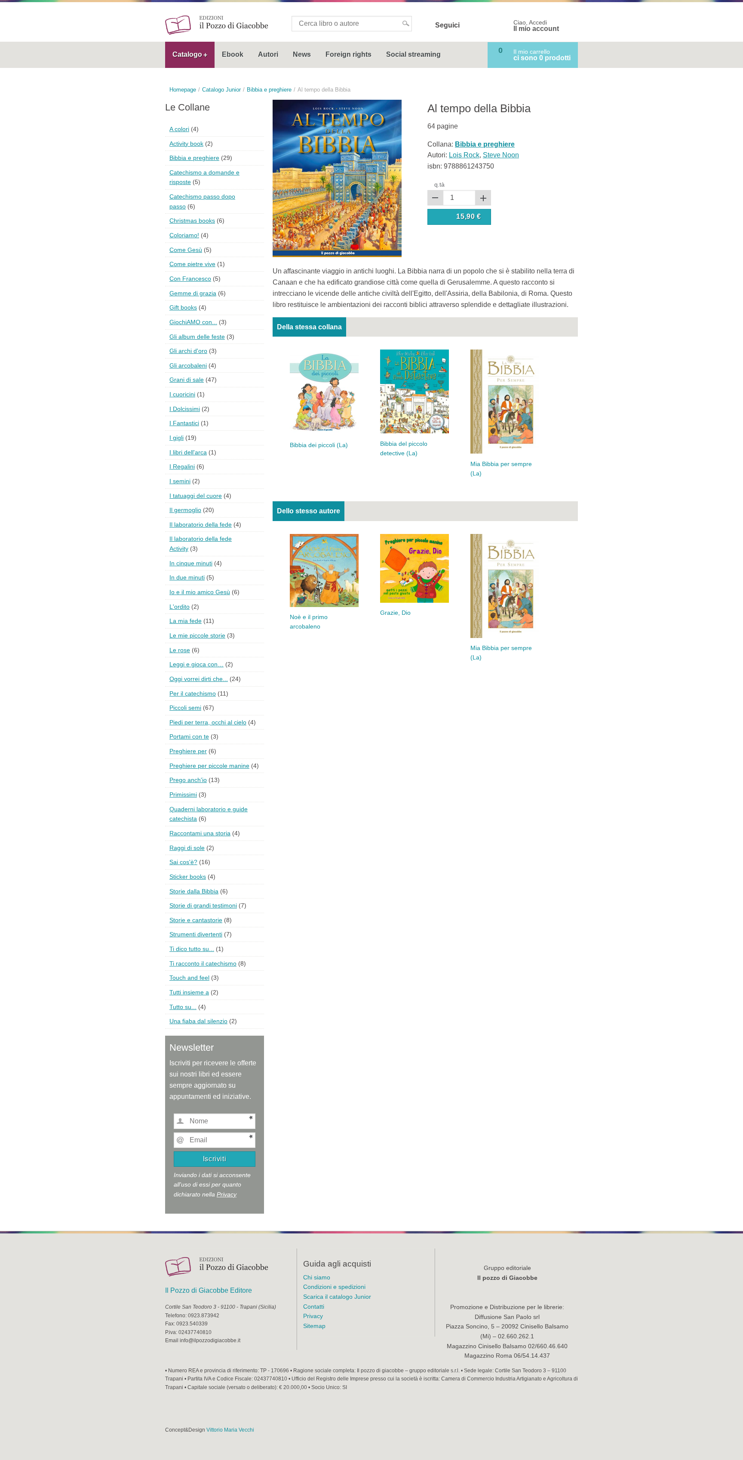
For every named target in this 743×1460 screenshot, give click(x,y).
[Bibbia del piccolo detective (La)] (414, 391)
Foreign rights (348, 54)
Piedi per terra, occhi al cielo (207, 722)
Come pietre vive (192, 264)
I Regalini (182, 466)
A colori (179, 129)
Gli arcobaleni (188, 365)
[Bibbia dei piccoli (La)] (324, 392)
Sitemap (314, 1325)
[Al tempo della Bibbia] (337, 177)
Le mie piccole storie (197, 635)
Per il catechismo (192, 693)
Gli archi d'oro (188, 350)
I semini (179, 481)
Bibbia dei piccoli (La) (319, 445)
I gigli (176, 437)
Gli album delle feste (197, 336)
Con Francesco (190, 278)
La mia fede (185, 620)
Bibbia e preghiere (194, 157)
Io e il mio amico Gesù (199, 592)
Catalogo (187, 54)
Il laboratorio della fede (200, 524)
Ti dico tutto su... (191, 948)
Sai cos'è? (183, 862)
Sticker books (187, 876)
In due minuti (187, 577)
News (302, 54)
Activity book (186, 143)
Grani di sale (186, 379)
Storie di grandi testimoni (203, 905)
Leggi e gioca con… (196, 664)
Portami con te (189, 736)
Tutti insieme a (189, 992)
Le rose (179, 650)
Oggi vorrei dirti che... (198, 678)
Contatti (313, 1306)
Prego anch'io (188, 779)
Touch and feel (189, 977)
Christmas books (192, 220)
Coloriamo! (184, 235)
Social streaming (413, 54)
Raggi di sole (187, 847)
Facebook (471, 25)
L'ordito (179, 606)
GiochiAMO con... (193, 322)
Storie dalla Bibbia (193, 891)
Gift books (183, 307)
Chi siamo (316, 1277)
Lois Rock (464, 155)
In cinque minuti (190, 563)
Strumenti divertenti (195, 934)
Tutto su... (182, 1006)
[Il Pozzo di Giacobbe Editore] (216, 24)
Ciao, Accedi (536, 25)
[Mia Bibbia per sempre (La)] (504, 401)
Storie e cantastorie (195, 920)
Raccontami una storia (199, 833)
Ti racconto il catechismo (202, 963)
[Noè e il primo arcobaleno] (324, 570)
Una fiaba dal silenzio (198, 1021)
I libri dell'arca (188, 452)
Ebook (232, 54)
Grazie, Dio (395, 613)
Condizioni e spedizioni (334, 1286)
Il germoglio (185, 509)
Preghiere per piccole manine (209, 765)
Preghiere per (188, 751)
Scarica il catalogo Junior (337, 1296)
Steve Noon (501, 155)
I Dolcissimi (184, 408)
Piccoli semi (185, 707)
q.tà (439, 184)
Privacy (226, 1194)
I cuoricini (182, 394)
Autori (268, 54)
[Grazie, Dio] (414, 567)
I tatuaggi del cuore (195, 495)
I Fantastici (184, 423)
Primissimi (183, 794)
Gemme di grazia (192, 293)
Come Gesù (185, 249)
